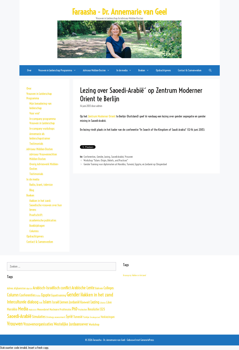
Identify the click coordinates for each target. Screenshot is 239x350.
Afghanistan (20, 288)
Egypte (46, 294)
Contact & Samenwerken (189, 70)
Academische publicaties (42, 220)
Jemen (64, 302)
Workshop (94, 324)
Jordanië (74, 302)
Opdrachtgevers (163, 70)
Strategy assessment (55, 317)
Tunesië (77, 317)
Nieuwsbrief (43, 309)
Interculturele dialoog (22, 301)
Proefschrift (36, 215)
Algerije (29, 288)
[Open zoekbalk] (210, 70)
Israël (55, 302)
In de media (32, 179)
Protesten (82, 309)
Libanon (103, 302)
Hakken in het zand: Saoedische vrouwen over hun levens (45, 205)
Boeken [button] (141, 70)
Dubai (38, 295)
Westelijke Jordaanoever (71, 324)
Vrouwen (129, 156)
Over (29, 70)
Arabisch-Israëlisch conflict (52, 287)
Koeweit (85, 302)
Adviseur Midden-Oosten (39, 149)
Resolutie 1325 (96, 309)
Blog (31, 190)
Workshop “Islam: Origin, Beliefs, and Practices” (106, 160)
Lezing (107, 156)
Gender (100, 156)
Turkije (86, 317)
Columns (33, 231)
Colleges (109, 288)
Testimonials (36, 143)
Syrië (69, 316)
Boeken (30, 195)
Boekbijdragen (37, 225)
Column (13, 295)
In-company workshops (41, 128)
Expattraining (58, 295)
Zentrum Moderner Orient (101, 116)
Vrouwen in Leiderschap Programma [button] (55, 70)
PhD (75, 308)
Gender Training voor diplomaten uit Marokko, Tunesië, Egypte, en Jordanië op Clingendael (125, 164)
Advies (10, 288)
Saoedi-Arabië (117, 156)
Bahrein (99, 288)
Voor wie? (34, 113)
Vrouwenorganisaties (38, 324)
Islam (47, 301)
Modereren (33, 309)
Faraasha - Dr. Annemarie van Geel (119, 12)
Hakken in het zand (96, 295)
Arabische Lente (83, 287)
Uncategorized (95, 317)
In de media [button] (122, 70)
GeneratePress (147, 340)
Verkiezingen (108, 317)
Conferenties (90, 156)
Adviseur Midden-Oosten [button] (94, 70)
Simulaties (38, 316)
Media (23, 309)
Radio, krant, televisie (40, 184)
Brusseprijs (127, 275)
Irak (40, 302)
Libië (109, 302)
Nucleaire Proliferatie (60, 309)
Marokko (12, 309)
